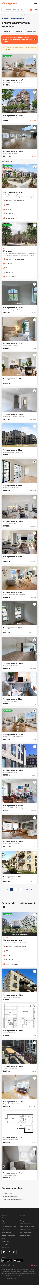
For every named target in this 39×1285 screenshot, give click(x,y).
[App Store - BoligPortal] (18, 1260)
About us (4, 1218)
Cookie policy (5, 1229)
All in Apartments (7, 1193)
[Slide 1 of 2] (19, 694)
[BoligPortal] (9, 3)
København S (7, 32)
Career (3, 1238)
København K (31, 32)
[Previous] (7, 889)
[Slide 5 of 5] (21, 75)
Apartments (12, 15)
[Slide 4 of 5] (20, 75)
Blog (2, 1221)
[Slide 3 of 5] (19, 75)
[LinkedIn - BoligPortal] (9, 1252)
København (24, 15)
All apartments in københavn (14, 18)
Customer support (25, 1229)
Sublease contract (25, 1224)
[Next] (31, 889)
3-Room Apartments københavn (12, 1199)
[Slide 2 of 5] (18, 75)
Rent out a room (24, 1218)
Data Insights (5, 1244)
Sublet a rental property (27, 1226)
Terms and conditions (26, 1232)
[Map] (36, 9)
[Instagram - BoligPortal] (14, 1252)
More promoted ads (8, 161)
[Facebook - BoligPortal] (3, 1252)
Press (3, 1224)
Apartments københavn (9, 1196)
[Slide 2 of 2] (20, 694)
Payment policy (6, 1232)
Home (3, 15)
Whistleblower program (8, 1235)
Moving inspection (25, 1221)
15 (27, 889)
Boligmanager (5, 1241)
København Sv (19, 32)
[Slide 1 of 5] (17, 75)
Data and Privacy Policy (8, 1226)
